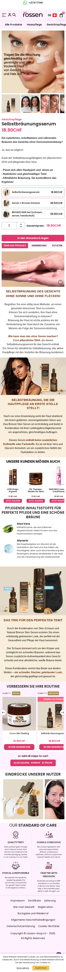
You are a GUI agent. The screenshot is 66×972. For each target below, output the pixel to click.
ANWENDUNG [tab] (39, 245)
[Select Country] (55, 15)
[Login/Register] (9, 15)
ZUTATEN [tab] (57, 245)
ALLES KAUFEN (33, 762)
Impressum (17, 900)
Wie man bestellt (24, 907)
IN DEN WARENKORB (19, 747)
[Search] (14, 15)
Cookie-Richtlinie (48, 926)
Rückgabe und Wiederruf (33, 913)
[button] (11, 104)
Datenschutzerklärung (21, 926)
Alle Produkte (13, 24)
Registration (45, 907)
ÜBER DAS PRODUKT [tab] (15, 245)
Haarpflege (34, 24)
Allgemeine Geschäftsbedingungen (33, 920)
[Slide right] (62, 712)
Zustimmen (40, 968)
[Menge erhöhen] (21, 227)
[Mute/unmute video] (60, 282)
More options (23, 968)
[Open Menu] (4, 15)
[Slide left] (3, 712)
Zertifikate (34, 900)
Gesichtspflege (12, 119)
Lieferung (50, 900)
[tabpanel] (33, 302)
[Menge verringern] (21, 224)
